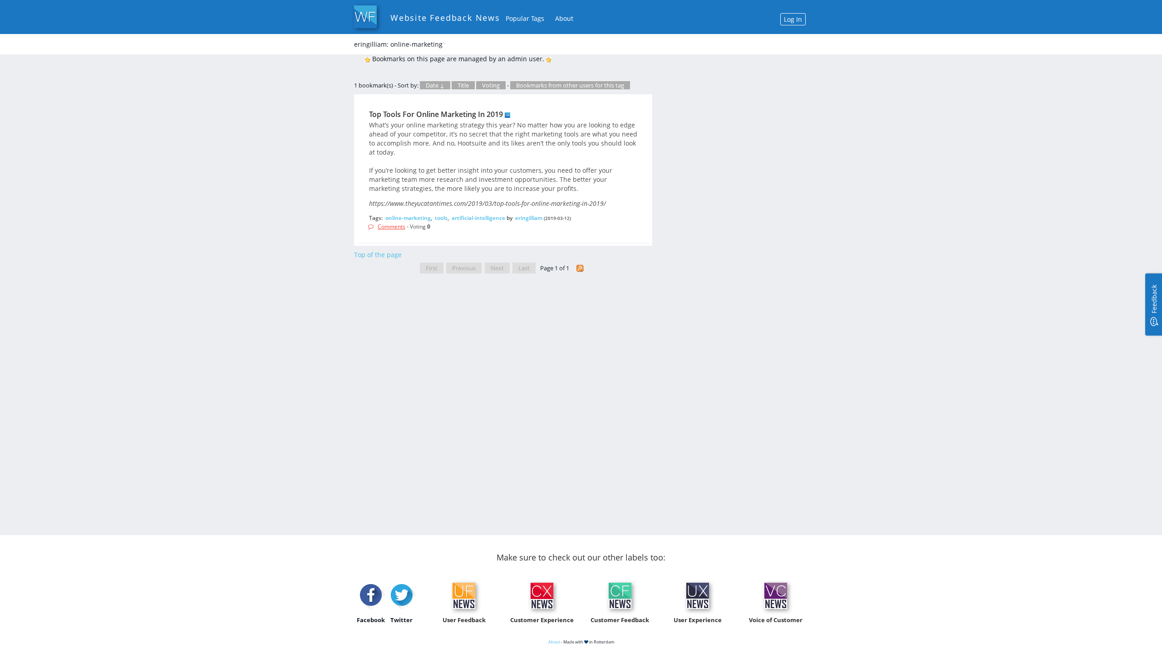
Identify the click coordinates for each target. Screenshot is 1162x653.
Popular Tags (525, 18)
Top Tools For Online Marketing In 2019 (436, 114)
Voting (491, 85)
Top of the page (378, 254)
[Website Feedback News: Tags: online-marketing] (580, 268)
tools (441, 218)
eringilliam (528, 218)
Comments (391, 226)
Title (463, 85)
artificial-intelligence (478, 218)
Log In (793, 19)
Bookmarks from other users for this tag (570, 85)
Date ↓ (435, 85)
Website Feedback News (445, 17)
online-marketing (408, 218)
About (564, 18)
